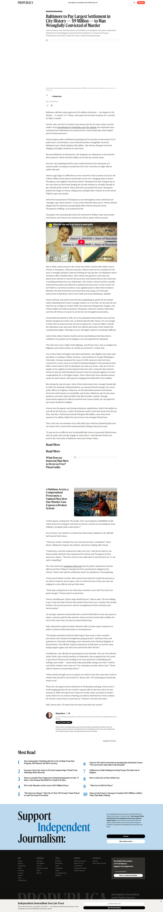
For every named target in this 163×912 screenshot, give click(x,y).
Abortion (40, 861)
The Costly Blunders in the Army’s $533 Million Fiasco (46, 785)
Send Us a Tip (78, 863)
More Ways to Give (125, 841)
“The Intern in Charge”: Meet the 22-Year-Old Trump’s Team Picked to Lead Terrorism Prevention (51, 794)
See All (39, 873)
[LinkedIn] (69, 713)
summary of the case (73, 566)
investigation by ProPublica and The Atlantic (77, 127)
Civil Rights (40, 863)
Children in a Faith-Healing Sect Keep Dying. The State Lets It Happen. (114, 771)
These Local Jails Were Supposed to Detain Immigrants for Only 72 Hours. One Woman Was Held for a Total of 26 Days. (51, 779)
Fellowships (22, 880)
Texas (57, 871)
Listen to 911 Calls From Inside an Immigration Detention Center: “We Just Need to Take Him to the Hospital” (116, 763)
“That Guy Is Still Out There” (101, 785)
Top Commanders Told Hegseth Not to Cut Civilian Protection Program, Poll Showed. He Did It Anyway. (49, 762)
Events (20, 875)
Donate (141, 3)
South (57, 866)
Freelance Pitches (80, 868)
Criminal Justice (42, 868)
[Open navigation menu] (134, 2)
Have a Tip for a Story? (64, 722)
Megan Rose (58, 96)
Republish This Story (109, 741)
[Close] (161, 901)
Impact (20, 863)
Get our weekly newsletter (128, 875)
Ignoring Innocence (54, 11)
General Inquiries (80, 861)
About (20, 861)
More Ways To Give (99, 863)
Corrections (78, 866)
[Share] (47, 105)
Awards (20, 873)
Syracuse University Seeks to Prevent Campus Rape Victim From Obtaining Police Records (50, 771)
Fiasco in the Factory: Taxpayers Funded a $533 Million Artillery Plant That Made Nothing (116, 794)
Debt (38, 871)
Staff (19, 868)
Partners (21, 871)
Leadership (22, 866)
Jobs (19, 878)
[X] (67, 713)
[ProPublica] (25, 2)
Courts (39, 866)
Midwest (58, 861)
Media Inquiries (79, 871)
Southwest (59, 868)
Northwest (59, 863)
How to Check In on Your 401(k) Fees (104, 778)
